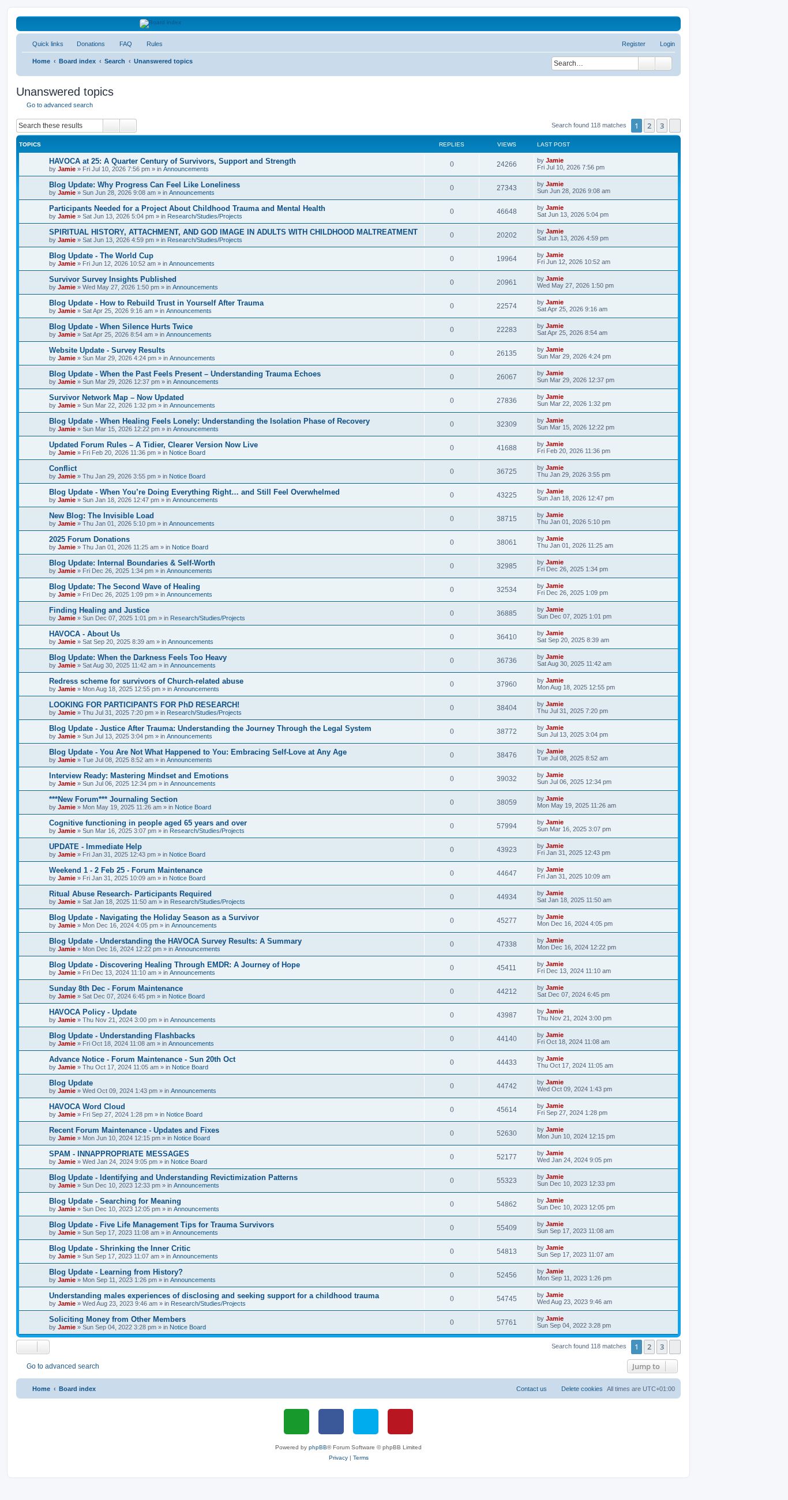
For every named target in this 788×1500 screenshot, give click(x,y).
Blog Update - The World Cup (101, 255)
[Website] (296, 1421)
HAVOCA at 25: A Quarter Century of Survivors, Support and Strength (172, 161)
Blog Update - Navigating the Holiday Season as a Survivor (154, 917)
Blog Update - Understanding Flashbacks (122, 1035)
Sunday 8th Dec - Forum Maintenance (116, 988)
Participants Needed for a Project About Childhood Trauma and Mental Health (187, 208)
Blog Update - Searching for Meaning (115, 1201)
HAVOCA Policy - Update (93, 1012)
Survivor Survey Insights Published (113, 279)
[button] (675, 126)
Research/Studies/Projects (204, 216)
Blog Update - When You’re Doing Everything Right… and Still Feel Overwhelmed (194, 492)
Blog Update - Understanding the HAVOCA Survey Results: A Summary (175, 941)
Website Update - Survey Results (107, 350)
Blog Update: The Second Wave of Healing (124, 586)
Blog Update (71, 1083)
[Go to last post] (569, 160)
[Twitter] (365, 1421)
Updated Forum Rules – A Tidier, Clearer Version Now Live (153, 444)
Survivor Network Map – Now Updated (116, 397)
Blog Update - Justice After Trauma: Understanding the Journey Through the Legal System (210, 728)
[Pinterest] (400, 1421)
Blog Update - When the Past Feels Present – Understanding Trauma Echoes (185, 374)
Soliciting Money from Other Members (117, 1319)
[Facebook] (331, 1421)
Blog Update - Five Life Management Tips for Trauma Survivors (161, 1224)
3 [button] (662, 125)
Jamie (67, 168)
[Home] (349, 23)
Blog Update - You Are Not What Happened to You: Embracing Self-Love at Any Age (198, 752)
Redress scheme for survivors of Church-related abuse (146, 681)
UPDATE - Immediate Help (95, 846)
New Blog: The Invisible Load (101, 515)
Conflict (63, 468)
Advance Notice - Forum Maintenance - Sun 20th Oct (142, 1059)
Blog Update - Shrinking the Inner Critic (119, 1248)
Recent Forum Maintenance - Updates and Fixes (134, 1130)
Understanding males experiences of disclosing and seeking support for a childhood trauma (214, 1295)
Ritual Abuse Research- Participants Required (130, 894)
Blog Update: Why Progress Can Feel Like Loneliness (144, 184)
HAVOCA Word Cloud (87, 1106)
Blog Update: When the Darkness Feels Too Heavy (138, 657)
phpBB (318, 1447)
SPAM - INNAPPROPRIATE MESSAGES (119, 1154)
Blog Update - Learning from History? (116, 1272)
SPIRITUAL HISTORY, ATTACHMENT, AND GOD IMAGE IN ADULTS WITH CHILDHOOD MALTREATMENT (233, 232)
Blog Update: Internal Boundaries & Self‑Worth (132, 563)
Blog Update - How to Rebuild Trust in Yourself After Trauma (156, 303)
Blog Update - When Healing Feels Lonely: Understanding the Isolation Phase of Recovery (209, 421)
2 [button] (649, 125)
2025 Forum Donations (89, 539)
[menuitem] (85, 44)
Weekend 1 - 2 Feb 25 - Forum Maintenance (125, 870)
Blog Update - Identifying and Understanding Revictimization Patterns (173, 1177)
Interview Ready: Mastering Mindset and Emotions (138, 775)
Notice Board (187, 452)
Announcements (186, 168)
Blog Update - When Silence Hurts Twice (121, 326)
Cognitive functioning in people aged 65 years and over (148, 823)
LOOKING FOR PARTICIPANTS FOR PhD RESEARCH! (144, 704)
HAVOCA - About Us (84, 634)
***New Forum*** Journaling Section (113, 799)
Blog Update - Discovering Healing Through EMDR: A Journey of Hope (174, 964)
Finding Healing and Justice (99, 610)
